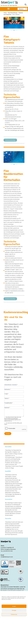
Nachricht (7, 407)
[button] (25, 4)
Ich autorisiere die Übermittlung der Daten (13, 423)
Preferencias (14, 614)
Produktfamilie (8, 403)
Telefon (6, 398)
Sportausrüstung (12, 12)
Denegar (14, 610)
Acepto (14, 606)
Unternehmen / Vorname (11, 384)
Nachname (7, 389)
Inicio (5, 12)
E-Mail (6, 394)
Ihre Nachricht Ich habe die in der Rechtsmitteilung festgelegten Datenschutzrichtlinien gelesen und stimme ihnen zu (12, 419)
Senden (8, 433)
